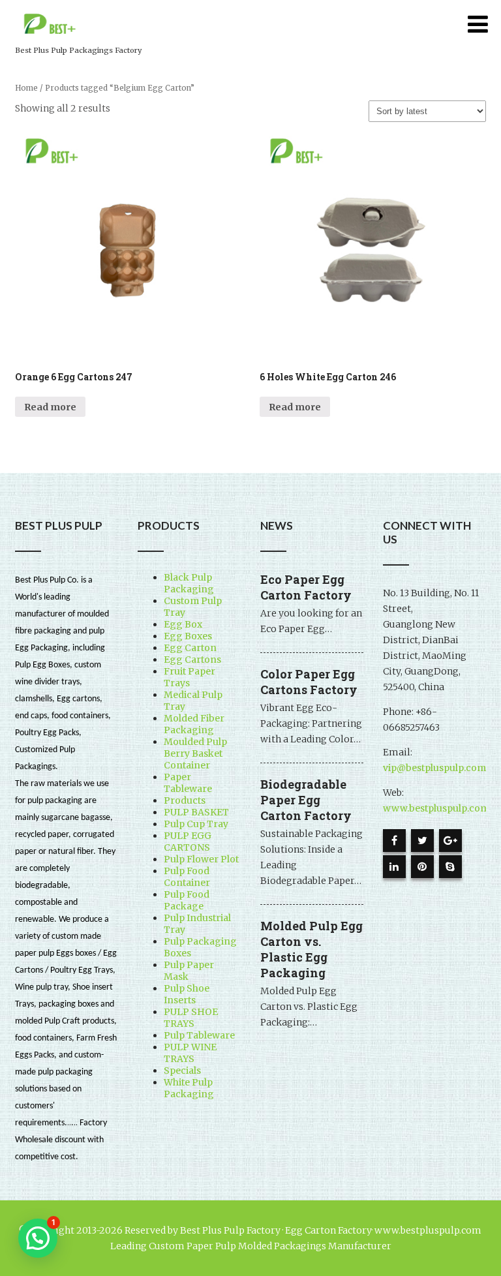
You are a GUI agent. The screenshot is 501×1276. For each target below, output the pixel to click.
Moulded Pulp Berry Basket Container (195, 753)
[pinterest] (422, 866)
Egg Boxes (188, 636)
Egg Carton (190, 648)
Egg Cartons (192, 659)
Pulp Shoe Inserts (186, 994)
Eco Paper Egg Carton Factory (306, 587)
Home (26, 88)
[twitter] (422, 840)
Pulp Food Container (187, 877)
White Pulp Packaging (189, 1088)
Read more (50, 407)
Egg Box (183, 624)
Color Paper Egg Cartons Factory (308, 681)
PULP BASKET (196, 812)
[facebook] (394, 840)
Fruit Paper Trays (189, 677)
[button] (37, 1238)
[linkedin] (394, 866)
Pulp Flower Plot (201, 859)
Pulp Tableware (199, 1035)
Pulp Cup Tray (196, 824)
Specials (182, 1070)
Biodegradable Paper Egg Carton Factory (306, 799)
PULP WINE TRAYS (190, 1053)
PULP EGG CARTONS (187, 841)
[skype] (450, 866)
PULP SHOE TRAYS (191, 1017)
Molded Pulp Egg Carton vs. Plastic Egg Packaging (311, 949)
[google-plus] (450, 840)
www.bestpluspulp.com (436, 808)
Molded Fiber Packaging (194, 724)
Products (184, 800)
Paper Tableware (188, 783)
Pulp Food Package (186, 900)
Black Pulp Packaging (189, 583)
